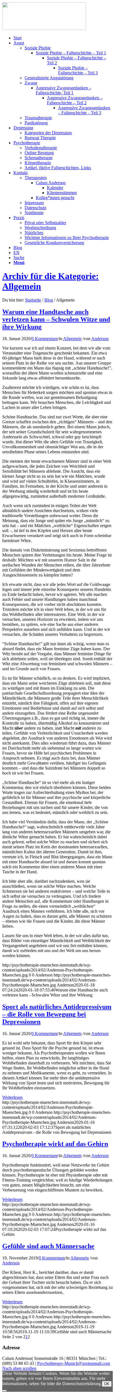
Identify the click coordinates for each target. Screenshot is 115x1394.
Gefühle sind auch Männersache (48, 1246)
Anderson (100, 338)
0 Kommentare (45, 338)
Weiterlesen (12, 1097)
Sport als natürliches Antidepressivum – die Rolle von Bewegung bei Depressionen (56, 1014)
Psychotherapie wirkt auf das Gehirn (55, 1143)
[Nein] (4, 1391)
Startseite (33, 300)
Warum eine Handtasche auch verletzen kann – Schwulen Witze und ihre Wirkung (56, 319)
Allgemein (72, 338)
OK (106, 1384)
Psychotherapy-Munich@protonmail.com (73, 1363)
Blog (48, 300)
